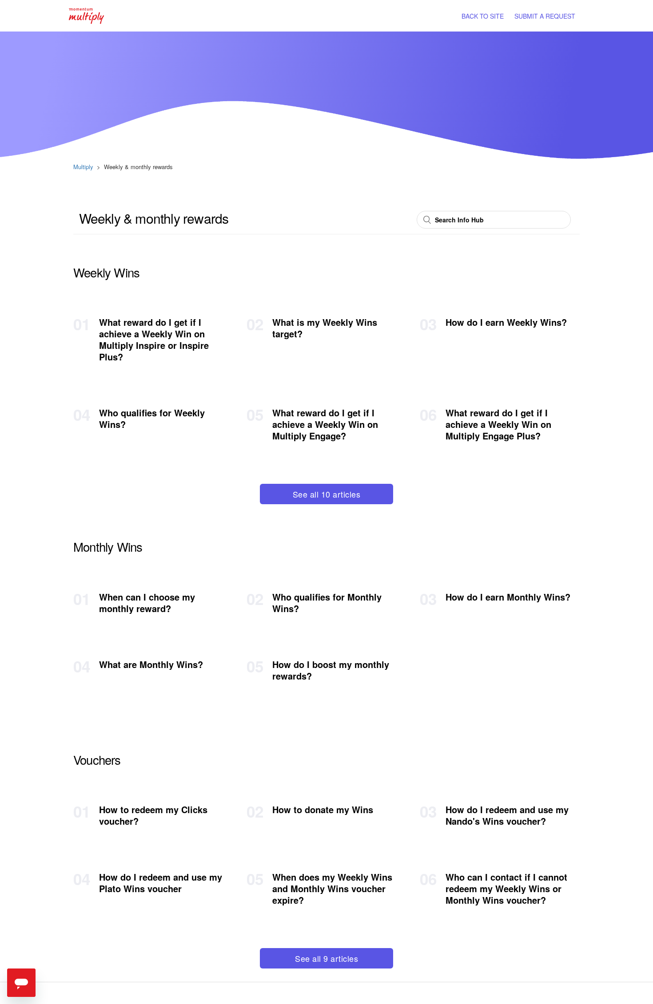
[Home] (86, 14)
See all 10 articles (327, 494)
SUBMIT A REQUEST (544, 16)
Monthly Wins (107, 546)
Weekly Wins (106, 272)
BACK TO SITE (483, 16)
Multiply (83, 166)
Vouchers (97, 759)
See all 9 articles (326, 958)
